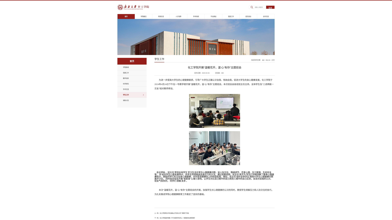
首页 (261, 63)
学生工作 (127, 102)
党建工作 (127, 77)
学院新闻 (127, 70)
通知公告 (127, 108)
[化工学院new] (139, 7)
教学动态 (127, 83)
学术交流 (127, 96)
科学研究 (127, 89)
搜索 (270, 7)
